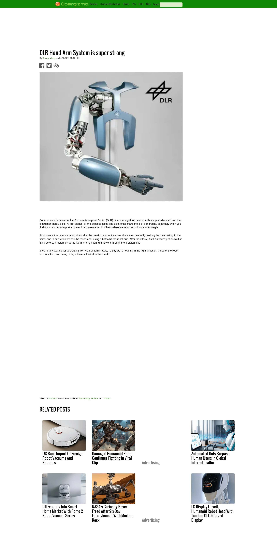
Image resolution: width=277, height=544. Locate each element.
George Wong (48, 58)
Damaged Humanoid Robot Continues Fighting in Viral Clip (112, 458)
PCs (134, 4)
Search (156, 4)
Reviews (93, 4)
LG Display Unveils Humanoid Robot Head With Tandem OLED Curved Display (212, 513)
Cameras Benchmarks (110, 4)
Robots (53, 398)
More (148, 4)
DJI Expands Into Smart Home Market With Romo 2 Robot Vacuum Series (62, 511)
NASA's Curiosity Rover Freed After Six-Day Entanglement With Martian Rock (112, 513)
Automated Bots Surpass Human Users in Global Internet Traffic (210, 458)
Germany (84, 398)
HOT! (141, 4)
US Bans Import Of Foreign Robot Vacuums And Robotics (62, 458)
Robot (94, 398)
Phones (126, 4)
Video (107, 398)
